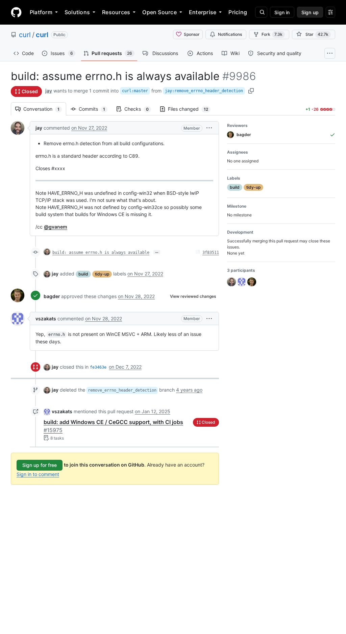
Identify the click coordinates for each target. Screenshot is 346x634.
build (83, 273)
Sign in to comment (38, 474)
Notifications (230, 34)
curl (25, 35)
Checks (139, 109)
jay (48, 91)
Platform (41, 12)
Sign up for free (39, 465)
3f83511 (210, 252)
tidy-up (102, 273)
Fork (272, 34)
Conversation (44, 109)
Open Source (159, 12)
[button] (209, 128)
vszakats (45, 318)
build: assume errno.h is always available (100, 252)
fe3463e (98, 367)
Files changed (191, 109)
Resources (116, 12)
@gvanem (55, 227)
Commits (95, 109)
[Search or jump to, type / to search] (261, 12)
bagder (52, 296)
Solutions (77, 12)
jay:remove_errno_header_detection (204, 90)
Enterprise (202, 12)
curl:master (135, 90)
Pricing (237, 12)
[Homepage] (16, 12)
